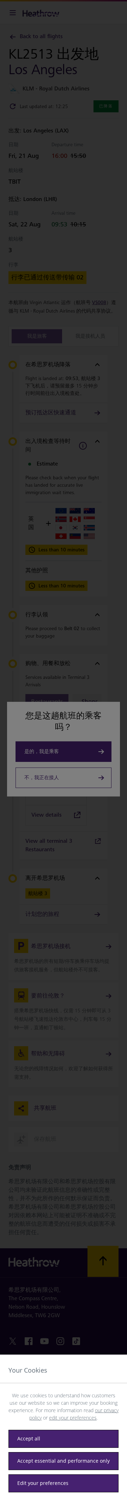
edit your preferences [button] (73, 1417)
